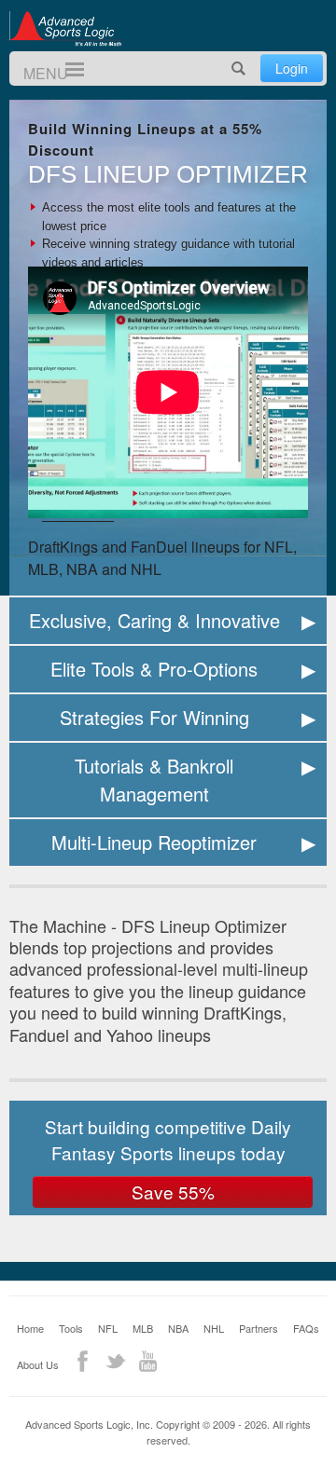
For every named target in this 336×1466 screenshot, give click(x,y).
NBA (178, 1328)
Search (239, 68)
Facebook (82, 1361)
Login (291, 68)
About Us (38, 1364)
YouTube (148, 1361)
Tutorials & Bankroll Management (154, 779)
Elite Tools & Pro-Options (154, 668)
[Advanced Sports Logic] (65, 28)
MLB (143, 1328)
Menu (66, 69)
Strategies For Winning (154, 717)
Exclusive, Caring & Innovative (154, 620)
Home (30, 1328)
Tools (71, 1328)
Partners (258, 1328)
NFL (108, 1328)
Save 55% (173, 1191)
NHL (213, 1328)
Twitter (115, 1361)
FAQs (306, 1328)
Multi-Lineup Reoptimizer (154, 842)
